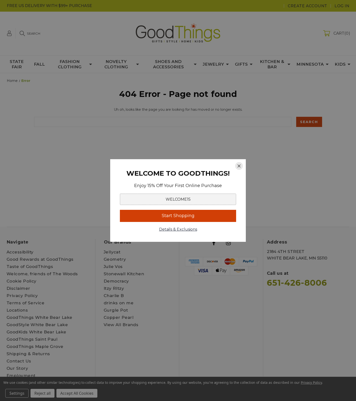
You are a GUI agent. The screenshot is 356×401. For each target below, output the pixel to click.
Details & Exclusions (178, 229)
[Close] (239, 166)
